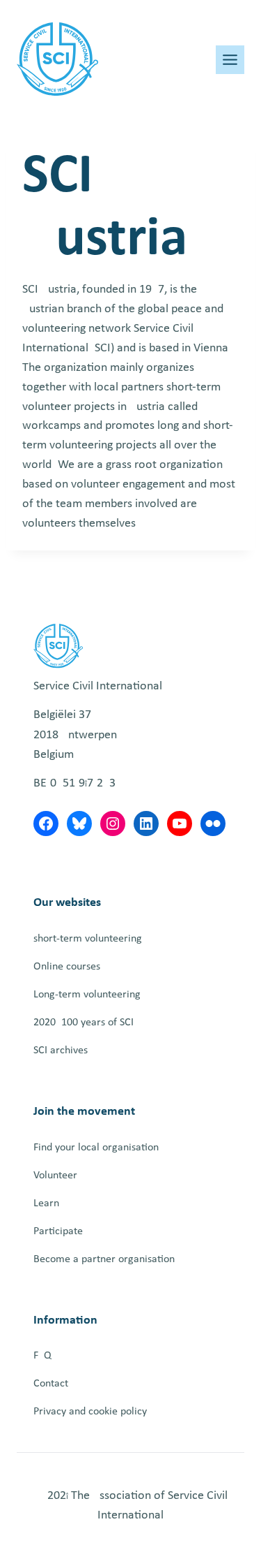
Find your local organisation (96, 1147)
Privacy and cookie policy (90, 1411)
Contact (50, 1383)
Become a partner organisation (104, 1259)
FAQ (42, 1355)
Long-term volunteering (87, 994)
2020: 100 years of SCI (83, 1022)
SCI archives (60, 1050)
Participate (58, 1231)
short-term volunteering (87, 938)
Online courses (66, 966)
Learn (46, 1203)
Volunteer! (57, 1175)
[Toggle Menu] (230, 59)
